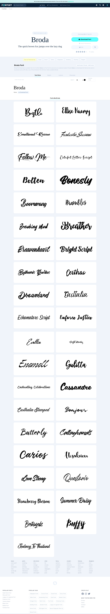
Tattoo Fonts (33, 597)
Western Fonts (43, 604)
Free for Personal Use (29, 59)
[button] (97, 5)
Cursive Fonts (44, 593)
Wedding (68, 59)
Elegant (83, 59)
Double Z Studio (83, 65)
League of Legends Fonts (56, 604)
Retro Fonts (42, 601)
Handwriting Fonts (43, 597)
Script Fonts (54, 593)
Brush (46, 59)
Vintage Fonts (33, 601)
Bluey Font (5, 603)
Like (82, 47)
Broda (41, 68)
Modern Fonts (62, 597)
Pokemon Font (6, 599)
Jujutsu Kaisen (6, 601)
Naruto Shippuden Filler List (56, 608)
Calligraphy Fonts (34, 593)
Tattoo (52, 59)
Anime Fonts (33, 608)
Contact (83, 604)
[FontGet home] (6, 5)
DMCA (82, 607)
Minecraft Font (6, 595)
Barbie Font (6, 605)
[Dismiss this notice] (101, 1)
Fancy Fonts (63, 593)
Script (39, 59)
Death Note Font (7, 593)
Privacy (83, 600)
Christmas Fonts (60, 601)
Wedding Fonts (33, 604)
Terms (82, 602)
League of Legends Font (9, 597)
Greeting (76, 59)
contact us (71, 1)
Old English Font (43, 608)
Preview (90, 78)
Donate (92, 65)
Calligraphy (60, 59)
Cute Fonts (53, 597)
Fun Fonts (50, 601)
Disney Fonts (33, 612)
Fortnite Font (6, 607)
